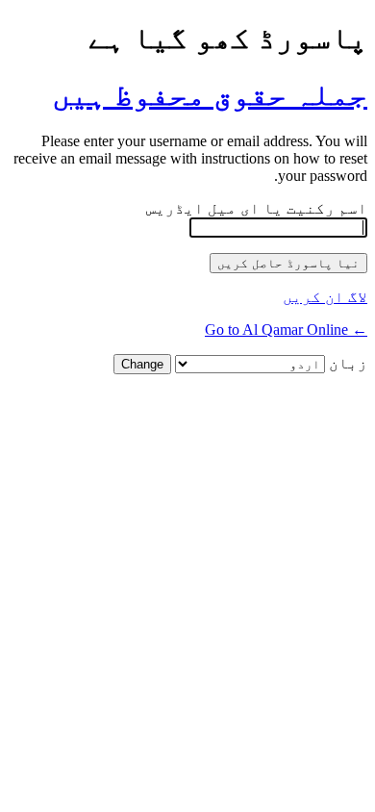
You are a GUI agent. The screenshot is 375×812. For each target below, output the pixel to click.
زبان (348, 363)
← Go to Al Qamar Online (286, 329)
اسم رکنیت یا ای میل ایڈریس (256, 208)
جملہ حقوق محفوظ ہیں (209, 94)
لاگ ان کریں (325, 297)
